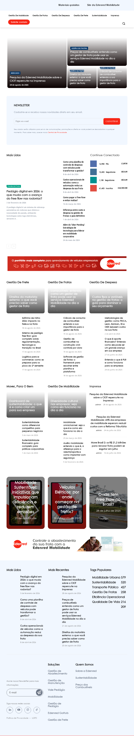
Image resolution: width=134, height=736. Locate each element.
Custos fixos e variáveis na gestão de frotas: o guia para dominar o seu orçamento (107, 302)
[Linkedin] (10, 710)
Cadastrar (112, 121)
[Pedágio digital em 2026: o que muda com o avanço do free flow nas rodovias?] (25, 174)
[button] (123, 23)
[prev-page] (9, 246)
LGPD (34, 718)
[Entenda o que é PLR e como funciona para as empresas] (96, 363)
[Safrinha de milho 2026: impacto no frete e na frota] (13, 322)
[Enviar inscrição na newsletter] (39, 692)
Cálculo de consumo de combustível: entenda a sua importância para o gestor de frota (74, 324)
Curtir (124, 164)
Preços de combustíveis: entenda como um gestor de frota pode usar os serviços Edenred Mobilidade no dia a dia (66, 296)
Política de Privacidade (17, 718)
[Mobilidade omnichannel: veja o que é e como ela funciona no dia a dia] (54, 426)
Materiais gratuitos (69, 5)
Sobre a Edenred (86, 671)
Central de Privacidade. (57, 132)
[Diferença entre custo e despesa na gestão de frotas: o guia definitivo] (54, 213)
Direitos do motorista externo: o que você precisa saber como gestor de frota (23, 302)
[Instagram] (28, 710)
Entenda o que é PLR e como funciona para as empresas (115, 363)
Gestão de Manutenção (56, 681)
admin (98, 404)
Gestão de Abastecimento (57, 672)
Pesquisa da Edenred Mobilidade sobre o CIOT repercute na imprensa (108, 397)
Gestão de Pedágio (54, 704)
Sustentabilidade (86, 678)
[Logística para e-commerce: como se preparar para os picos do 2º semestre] (13, 360)
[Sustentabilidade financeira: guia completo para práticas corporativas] (13, 444)
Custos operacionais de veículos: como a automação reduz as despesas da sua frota (31, 632)
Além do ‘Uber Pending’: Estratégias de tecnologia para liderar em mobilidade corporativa (74, 231)
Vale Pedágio (56, 690)
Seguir (124, 172)
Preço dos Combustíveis (83, 686)
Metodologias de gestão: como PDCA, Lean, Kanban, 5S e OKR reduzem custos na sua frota (116, 324)
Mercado (15, 73)
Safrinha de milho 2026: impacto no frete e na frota (31, 321)
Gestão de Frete (77, 71)
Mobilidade (55, 697)
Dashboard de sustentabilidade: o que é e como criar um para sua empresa (25, 406)
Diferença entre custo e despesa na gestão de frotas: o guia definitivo (74, 213)
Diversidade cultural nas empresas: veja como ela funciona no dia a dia (66, 406)
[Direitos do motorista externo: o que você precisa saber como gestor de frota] (82, 77)
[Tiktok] (37, 710)
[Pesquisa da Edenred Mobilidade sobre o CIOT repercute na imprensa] (37, 62)
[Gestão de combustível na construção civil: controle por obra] (54, 343)
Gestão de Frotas (79, 48)
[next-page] (14, 246)
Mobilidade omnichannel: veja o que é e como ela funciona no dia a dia (74, 428)
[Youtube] (19, 710)
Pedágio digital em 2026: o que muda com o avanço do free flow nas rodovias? (25, 195)
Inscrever (122, 188)
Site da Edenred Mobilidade (103, 5)
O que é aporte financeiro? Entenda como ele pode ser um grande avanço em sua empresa (115, 345)
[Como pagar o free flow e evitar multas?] (54, 200)
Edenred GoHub (58, 713)
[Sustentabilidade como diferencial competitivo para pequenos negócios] (13, 426)
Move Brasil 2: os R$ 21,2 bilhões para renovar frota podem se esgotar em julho (108, 446)
